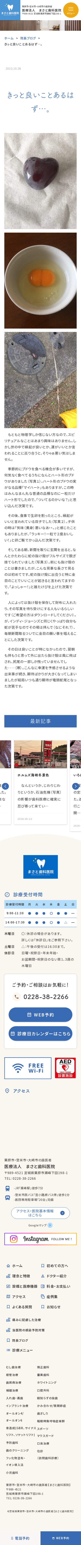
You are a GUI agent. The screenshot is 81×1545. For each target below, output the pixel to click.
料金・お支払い (58, 1286)
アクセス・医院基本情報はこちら (35, 1212)
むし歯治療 (13, 1367)
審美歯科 (43, 1375)
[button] (5, 786)
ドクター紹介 (57, 1275)
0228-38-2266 (46, 997)
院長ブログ (20, 1340)
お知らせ (53, 1306)
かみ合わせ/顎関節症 (51, 1406)
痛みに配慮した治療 (26, 1319)
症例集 (52, 1296)
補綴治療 (12, 1390)
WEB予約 (44, 1014)
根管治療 (12, 1375)
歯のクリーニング (17, 1450)
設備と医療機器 (24, 1286)
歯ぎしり (42, 1413)
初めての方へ (57, 1265)
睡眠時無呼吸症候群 (51, 1421)
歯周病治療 (13, 1382)
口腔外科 (43, 1390)
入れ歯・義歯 (14, 1398)
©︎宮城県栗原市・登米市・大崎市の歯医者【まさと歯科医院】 (40, 1511)
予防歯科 (12, 1443)
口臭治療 (43, 1443)
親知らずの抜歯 (47, 1398)
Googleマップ (37, 1225)
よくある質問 (22, 1306)
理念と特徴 (21, 1275)
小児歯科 (12, 1473)
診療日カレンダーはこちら (44, 1033)
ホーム (17, 1265)
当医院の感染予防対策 (28, 1330)
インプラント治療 (17, 1406)
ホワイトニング (47, 1382)
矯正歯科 (43, 1367)
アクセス (19, 1296)
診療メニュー (22, 1350)
